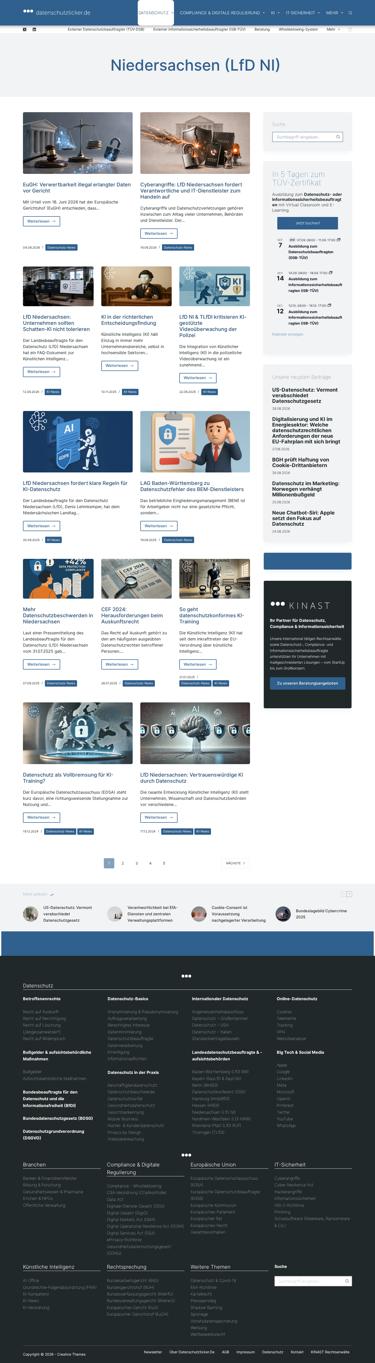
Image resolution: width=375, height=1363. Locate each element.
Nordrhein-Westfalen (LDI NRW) (221, 1118)
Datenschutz (154, 12)
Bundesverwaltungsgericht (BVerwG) (141, 1300)
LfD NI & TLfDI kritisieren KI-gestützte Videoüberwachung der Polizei (212, 326)
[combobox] (303, 137)
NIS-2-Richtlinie (289, 1205)
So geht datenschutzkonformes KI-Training (211, 615)
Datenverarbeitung (125, 1045)
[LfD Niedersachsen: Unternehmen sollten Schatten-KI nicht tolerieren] (58, 286)
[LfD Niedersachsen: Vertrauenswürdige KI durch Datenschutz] (195, 733)
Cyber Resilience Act (294, 1184)
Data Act (115, 1199)
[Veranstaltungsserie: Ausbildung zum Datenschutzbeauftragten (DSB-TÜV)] (338, 240)
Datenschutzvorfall (125, 1098)
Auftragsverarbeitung (127, 1018)
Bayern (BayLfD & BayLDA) (216, 1078)
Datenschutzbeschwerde (131, 1091)
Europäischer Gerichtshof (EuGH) (137, 1314)
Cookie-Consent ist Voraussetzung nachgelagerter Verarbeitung (239, 914)
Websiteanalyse (291, 1038)
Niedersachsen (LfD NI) (214, 1112)
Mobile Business (123, 1118)
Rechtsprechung (126, 1267)
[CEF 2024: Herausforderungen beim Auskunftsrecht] (136, 579)
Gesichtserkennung (126, 1112)
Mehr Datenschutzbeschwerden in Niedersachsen (58, 615)
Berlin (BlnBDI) (205, 1085)
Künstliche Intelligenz (48, 1267)
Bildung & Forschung (42, 1184)
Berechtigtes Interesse (129, 1024)
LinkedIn (285, 1078)
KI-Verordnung (36, 1307)
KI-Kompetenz (36, 1293)
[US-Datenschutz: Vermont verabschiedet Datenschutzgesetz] (30, 914)
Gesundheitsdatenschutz (131, 1105)
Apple (282, 1065)
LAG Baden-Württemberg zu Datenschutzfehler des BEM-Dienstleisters (192, 486)
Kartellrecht (201, 1293)
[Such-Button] (338, 137)
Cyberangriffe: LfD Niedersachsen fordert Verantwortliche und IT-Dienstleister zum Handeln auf (191, 191)
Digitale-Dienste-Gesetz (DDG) (136, 1205)
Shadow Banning (206, 1307)
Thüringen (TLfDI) (208, 1132)
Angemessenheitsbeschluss (218, 1011)
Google (283, 1071)
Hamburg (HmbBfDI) (211, 1098)
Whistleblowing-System (298, 29)
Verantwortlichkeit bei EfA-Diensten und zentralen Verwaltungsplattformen (153, 914)
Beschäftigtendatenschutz (132, 1085)
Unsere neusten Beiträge (301, 377)
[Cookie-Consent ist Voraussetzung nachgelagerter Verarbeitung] (199, 914)
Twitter (283, 1112)
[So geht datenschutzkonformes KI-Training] (214, 579)
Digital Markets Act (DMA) (131, 1219)
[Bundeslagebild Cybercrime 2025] (283, 914)
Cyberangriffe (287, 1178)
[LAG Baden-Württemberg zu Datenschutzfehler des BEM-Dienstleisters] (195, 442)
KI (273, 12)
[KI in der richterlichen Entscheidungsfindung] (136, 286)
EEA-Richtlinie (204, 1287)
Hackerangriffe (288, 1191)
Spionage (199, 1314)
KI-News (53, 392)
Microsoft (285, 1091)
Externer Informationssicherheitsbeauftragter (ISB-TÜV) (199, 29)
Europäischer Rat (206, 1218)
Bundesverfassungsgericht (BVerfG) (140, 1293)
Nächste (233, 863)
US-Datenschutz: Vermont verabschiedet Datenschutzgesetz (305, 395)
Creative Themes (71, 1354)
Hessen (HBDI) (205, 1105)
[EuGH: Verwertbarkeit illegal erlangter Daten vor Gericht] (78, 143)
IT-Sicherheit (300, 12)
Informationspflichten (127, 1058)
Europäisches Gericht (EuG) (132, 1307)
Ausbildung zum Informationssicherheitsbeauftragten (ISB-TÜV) (315, 284)
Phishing (282, 1211)
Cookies (284, 1011)
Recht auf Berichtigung (44, 1018)
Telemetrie (286, 1018)
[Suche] (350, 13)
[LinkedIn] (34, 29)
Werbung (199, 1327)
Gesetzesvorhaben (208, 1232)
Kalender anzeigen (287, 334)
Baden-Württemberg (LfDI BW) (220, 1071)
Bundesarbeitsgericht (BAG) (133, 1280)
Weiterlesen (43, 222)
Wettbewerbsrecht (208, 1334)
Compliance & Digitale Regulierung (220, 12)
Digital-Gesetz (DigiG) (127, 1212)
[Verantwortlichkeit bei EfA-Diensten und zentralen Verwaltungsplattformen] (114, 914)
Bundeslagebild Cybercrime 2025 (321, 914)
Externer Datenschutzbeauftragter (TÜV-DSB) (106, 29)
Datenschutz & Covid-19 (213, 1280)
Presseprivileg (203, 1300)
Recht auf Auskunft (41, 1011)
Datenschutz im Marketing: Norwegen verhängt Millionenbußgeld (306, 489)
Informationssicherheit (295, 1198)
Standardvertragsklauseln (216, 1038)
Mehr (332, 12)
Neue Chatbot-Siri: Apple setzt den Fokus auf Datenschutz (303, 518)
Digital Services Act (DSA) (131, 1233)
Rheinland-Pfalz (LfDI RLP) (216, 1125)
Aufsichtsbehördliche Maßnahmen (54, 1078)
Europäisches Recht (209, 1225)
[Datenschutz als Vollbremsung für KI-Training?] (78, 733)
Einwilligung (118, 1052)
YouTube (285, 1118)
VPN (281, 1031)
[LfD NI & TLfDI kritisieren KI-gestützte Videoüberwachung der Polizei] (214, 286)
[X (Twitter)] (24, 29)
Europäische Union (213, 1165)
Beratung (262, 29)
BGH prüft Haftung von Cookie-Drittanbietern (300, 462)
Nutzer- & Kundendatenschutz (136, 1125)
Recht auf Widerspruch (44, 1038)
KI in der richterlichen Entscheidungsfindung (128, 320)
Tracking (285, 1024)
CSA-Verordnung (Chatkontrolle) (136, 1192)
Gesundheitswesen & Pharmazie (53, 1191)
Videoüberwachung (126, 1138)
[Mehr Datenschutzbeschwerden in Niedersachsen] (58, 579)
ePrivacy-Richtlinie (124, 1239)
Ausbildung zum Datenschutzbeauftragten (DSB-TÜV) (311, 252)
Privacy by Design (124, 1132)
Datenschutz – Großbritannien (220, 1018)
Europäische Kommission (213, 1205)
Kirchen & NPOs (38, 1198)
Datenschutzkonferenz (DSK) (219, 1091)
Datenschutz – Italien (212, 1031)
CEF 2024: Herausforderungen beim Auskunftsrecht (132, 615)
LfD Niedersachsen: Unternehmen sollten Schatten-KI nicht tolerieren (56, 323)
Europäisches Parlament (213, 1211)
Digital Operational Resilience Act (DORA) (145, 1226)
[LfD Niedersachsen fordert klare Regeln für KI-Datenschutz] (78, 442)
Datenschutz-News (61, 247)
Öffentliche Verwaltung (44, 1205)
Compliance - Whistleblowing (134, 1185)
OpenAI (283, 1098)
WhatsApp (286, 1125)
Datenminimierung (124, 1031)
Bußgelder (32, 1071)
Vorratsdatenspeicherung (214, 1320)
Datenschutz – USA (210, 1024)
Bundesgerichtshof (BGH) (130, 1287)
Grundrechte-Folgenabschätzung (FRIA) (60, 1287)
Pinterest (285, 1105)
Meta (281, 1085)
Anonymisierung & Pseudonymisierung (143, 1011)
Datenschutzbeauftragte (130, 1038)
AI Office (31, 1280)
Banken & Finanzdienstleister (50, 1178)
